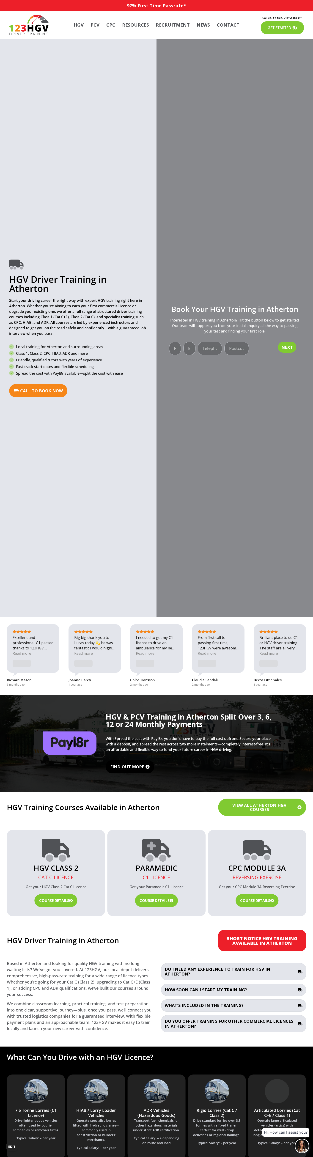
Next (287, 347)
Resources (135, 25)
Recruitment (173, 25)
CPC (110, 25)
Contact (228, 25)
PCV (95, 25)
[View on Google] (21, 663)
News (203, 25)
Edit (12, 1146)
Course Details (54, 900)
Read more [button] (22, 653)
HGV (79, 25)
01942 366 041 (293, 18)
